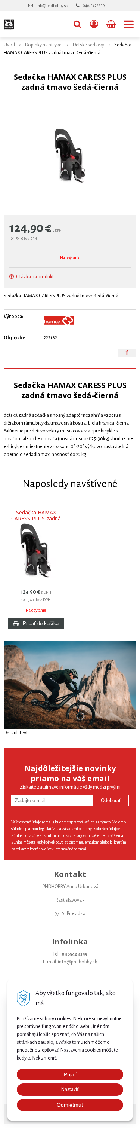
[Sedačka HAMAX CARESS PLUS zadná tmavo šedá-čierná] (70, 155)
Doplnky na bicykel (44, 45)
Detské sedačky (88, 45)
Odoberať (111, 800)
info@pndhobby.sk (52, 5)
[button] (77, 24)
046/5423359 (94, 5)
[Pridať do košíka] (36, 623)
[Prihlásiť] (94, 24)
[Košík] (111, 24)
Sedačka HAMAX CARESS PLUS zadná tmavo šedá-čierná (36, 519)
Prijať (70, 1074)
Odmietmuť (70, 1105)
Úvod (9, 45)
